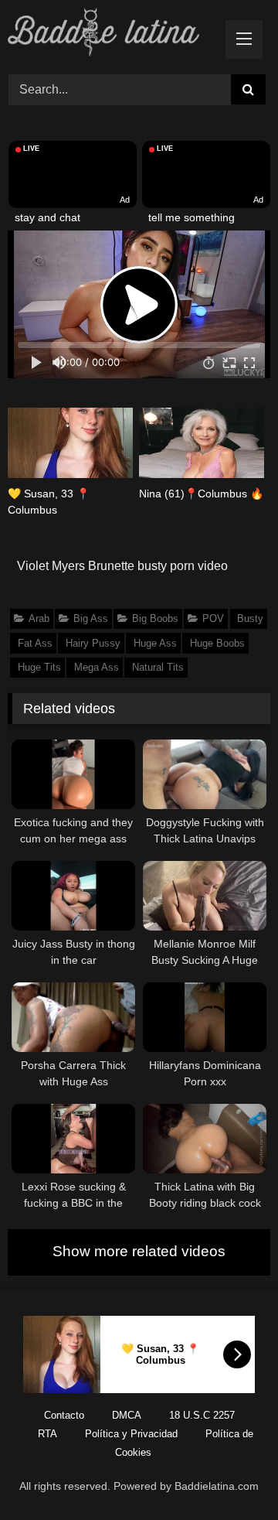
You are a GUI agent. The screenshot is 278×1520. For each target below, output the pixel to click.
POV (213, 618)
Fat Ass (35, 643)
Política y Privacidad (131, 1434)
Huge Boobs (217, 643)
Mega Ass (96, 667)
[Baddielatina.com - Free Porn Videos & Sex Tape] (114, 35)
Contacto (64, 1415)
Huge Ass (155, 643)
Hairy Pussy (93, 643)
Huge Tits (39, 667)
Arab (39, 618)
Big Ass (90, 618)
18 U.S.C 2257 (202, 1415)
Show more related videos (139, 1251)
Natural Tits (158, 667)
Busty (250, 618)
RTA (47, 1434)
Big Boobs (155, 618)
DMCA (126, 1415)
